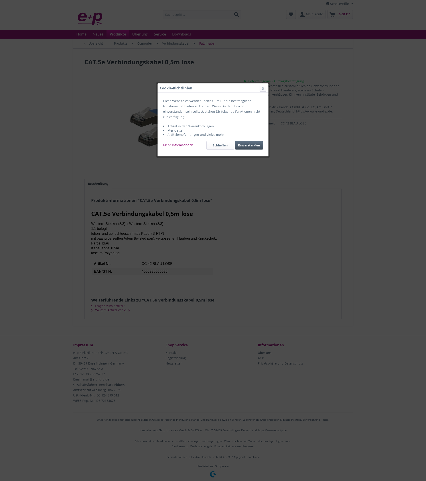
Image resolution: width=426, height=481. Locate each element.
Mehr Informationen (178, 145)
